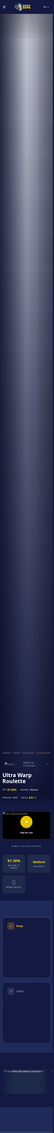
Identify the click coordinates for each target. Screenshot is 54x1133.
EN (44, 6)
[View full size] (25, 1081)
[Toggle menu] (4, 7)
